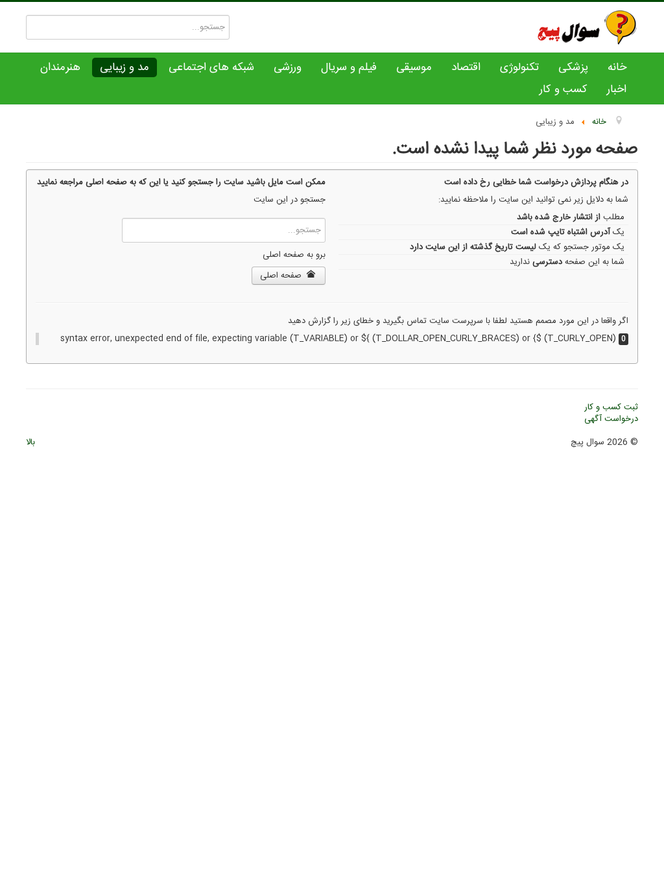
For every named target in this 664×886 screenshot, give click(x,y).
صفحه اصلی (282, 276)
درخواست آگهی (611, 419)
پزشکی (573, 67)
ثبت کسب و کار (611, 407)
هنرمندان (60, 67)
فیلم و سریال (349, 67)
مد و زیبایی (124, 67)
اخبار (616, 89)
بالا (30, 442)
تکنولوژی (519, 67)
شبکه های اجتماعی (211, 67)
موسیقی (414, 67)
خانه (617, 67)
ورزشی (288, 67)
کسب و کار (563, 89)
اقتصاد (465, 67)
